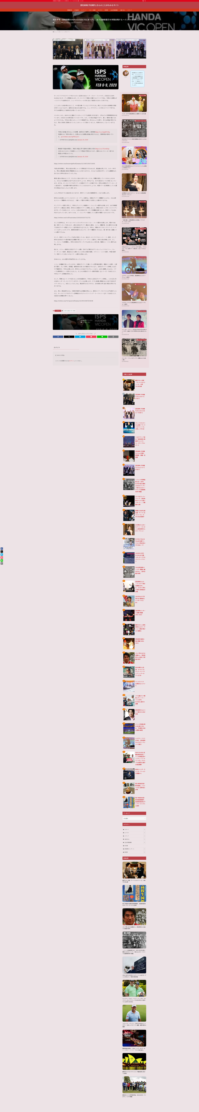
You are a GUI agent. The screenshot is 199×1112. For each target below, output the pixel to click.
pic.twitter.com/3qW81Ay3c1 (70, 137)
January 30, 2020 (82, 156)
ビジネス (126, 832)
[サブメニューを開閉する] (144, 829)
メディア (126, 836)
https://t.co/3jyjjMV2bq (102, 132)
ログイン (71, 361)
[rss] (143, 1)
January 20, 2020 (82, 140)
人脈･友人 (126, 839)
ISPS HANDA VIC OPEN (68, 22)
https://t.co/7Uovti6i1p (102, 149)
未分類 (126, 845)
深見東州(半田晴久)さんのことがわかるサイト (99, 5)
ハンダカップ (57, 22)
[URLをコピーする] (113, 337)
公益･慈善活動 (128, 842)
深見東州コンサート (129, 849)
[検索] (145, 1)
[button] (58, 337)
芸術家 (126, 852)
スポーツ (126, 829)
